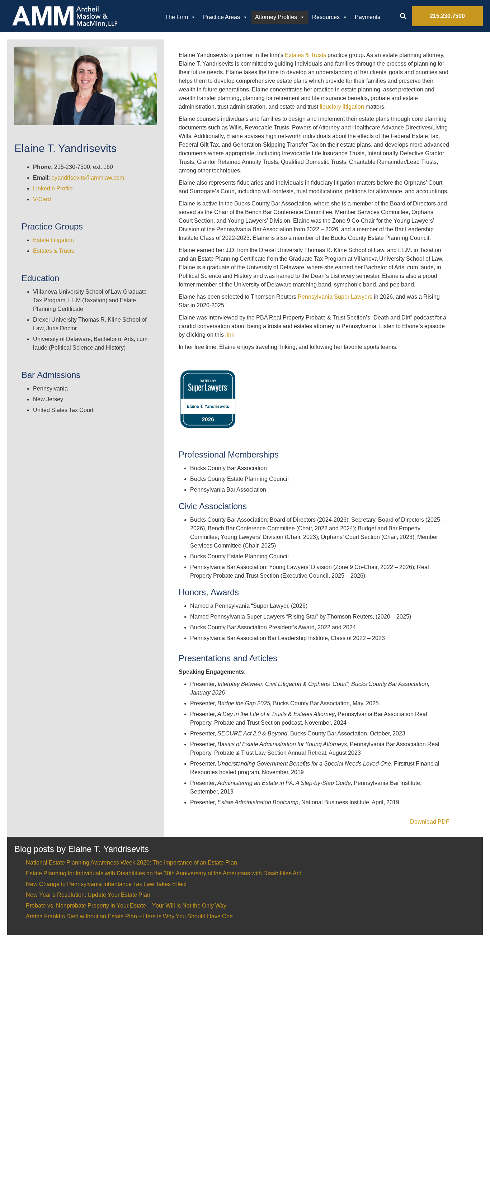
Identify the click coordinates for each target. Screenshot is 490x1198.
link (229, 335)
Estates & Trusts (53, 251)
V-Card (42, 199)
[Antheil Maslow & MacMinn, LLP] (65, 16)
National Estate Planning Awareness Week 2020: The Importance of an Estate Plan (131, 863)
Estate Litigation (53, 240)
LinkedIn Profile (53, 188)
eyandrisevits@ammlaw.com (87, 178)
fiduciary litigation (342, 107)
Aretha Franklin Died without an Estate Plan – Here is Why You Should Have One (129, 916)
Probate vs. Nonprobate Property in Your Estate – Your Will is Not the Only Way (126, 906)
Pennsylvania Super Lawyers (336, 297)
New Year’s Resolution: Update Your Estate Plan (88, 895)
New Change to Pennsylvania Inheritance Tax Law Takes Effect (106, 884)
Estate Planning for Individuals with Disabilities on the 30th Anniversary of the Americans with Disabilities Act (163, 873)
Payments (367, 17)
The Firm (176, 17)
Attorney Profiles (276, 17)
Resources (326, 17)
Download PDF (429, 822)
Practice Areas (221, 17)
